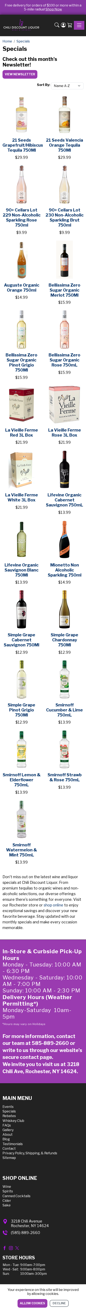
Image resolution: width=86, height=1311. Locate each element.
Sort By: (43, 85)
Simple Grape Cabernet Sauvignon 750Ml (21, 639)
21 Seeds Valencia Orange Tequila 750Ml (64, 145)
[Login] (63, 25)
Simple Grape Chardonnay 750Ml (64, 639)
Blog (6, 1139)
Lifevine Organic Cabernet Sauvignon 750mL (64, 499)
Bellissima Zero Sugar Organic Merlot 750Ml (64, 290)
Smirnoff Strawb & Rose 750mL (65, 777)
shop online (53, 905)
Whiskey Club (13, 1121)
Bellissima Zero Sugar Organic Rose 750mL (64, 360)
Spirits (8, 1191)
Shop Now (54, 9)
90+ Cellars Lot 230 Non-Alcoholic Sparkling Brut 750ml (64, 218)
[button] (56, 25)
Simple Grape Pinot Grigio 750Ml (21, 710)
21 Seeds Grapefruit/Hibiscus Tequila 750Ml (23, 145)
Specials (9, 1111)
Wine (7, 1187)
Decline (59, 1303)
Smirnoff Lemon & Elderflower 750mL (21, 779)
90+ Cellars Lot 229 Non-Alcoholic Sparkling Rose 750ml (21, 218)
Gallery (8, 1130)
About (8, 1135)
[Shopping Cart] (69, 25)
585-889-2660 (50, 1043)
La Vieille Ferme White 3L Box (21, 497)
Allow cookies (32, 1303)
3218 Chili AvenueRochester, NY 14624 (30, 1223)
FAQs (7, 1125)
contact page (36, 1057)
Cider (7, 1201)
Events (8, 1107)
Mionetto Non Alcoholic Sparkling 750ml (64, 570)
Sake (7, 1205)
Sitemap (9, 1158)
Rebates (9, 1116)
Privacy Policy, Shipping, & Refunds (30, 1153)
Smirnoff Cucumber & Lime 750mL (64, 710)
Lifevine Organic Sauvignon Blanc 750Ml (21, 570)
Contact (9, 1149)
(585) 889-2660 (25, 1232)
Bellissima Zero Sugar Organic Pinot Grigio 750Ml (21, 362)
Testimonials (13, 1144)
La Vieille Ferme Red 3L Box (21, 433)
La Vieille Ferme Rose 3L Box (64, 433)
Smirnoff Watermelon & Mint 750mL (21, 849)
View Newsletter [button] (20, 74)
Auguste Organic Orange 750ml (21, 288)
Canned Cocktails (16, 1196)
